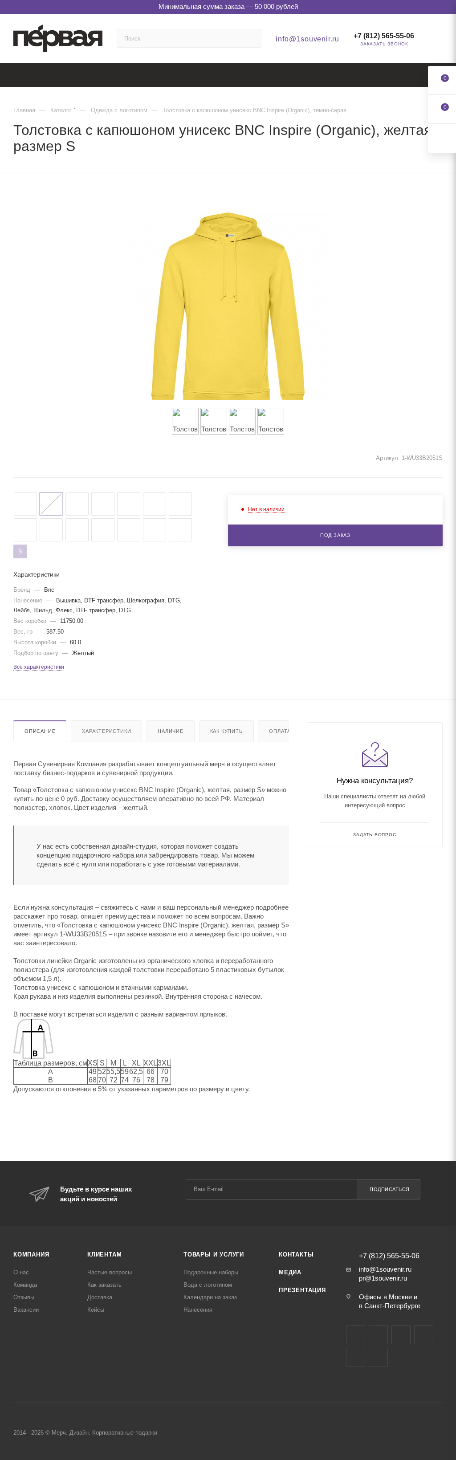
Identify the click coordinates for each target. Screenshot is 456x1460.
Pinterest (378, 1357)
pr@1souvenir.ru (383, 1278)
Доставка (99, 1297)
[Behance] (423, 1334)
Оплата (280, 731)
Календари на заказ (210, 1297)
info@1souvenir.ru (307, 39)
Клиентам (104, 1254)
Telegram (378, 1334)
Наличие (170, 731)
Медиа (290, 1272)
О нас (21, 1272)
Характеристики (106, 731)
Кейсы (95, 1309)
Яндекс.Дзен (355, 1357)
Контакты (296, 1254)
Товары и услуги (213, 1254)
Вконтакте (355, 1334)
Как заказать (104, 1284)
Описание (39, 731)
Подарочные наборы (210, 1272)
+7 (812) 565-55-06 (384, 36)
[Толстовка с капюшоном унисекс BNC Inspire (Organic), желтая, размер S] (228, 312)
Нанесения (197, 1309)
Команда (25, 1284)
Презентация (302, 1290)
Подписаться (390, 1189)
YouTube (401, 1334)
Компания (31, 1254)
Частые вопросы (109, 1272)
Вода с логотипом (207, 1284)
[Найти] (250, 38)
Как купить (226, 731)
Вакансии (26, 1309)
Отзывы (23, 1297)
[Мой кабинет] (439, 41)
